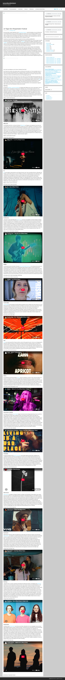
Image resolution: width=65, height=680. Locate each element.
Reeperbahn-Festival (22, 32)
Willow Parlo (23, 125)
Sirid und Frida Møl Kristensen (25, 266)
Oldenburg (47, 79)
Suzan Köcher (15, 414)
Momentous (60, 678)
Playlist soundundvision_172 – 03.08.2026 (53, 58)
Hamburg (47, 76)
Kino (59, 77)
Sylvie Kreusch (6, 494)
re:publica (5, 42)
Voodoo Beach (12, 626)
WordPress (55, 678)
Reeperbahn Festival (49, 50)
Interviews (48, 46)
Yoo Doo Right (6, 304)
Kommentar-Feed (49, 97)
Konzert (46, 77)
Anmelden (48, 95)
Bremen (50, 71)
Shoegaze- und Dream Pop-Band (13, 87)
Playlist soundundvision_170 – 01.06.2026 (53, 60)
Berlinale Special (47, 71)
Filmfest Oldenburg (49, 44)
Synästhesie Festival (49, 51)
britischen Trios (19, 219)
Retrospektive (47, 82)
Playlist (46, 80)
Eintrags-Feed (48, 96)
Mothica (18, 377)
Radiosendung (54, 80)
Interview (59, 76)
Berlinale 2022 (49, 70)
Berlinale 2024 (59, 70)
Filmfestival (48, 73)
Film (60, 72)
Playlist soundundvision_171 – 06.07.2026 (53, 59)
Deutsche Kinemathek (54, 71)
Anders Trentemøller (17, 455)
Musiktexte (48, 47)
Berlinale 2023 (54, 70)
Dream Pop (52, 72)
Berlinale (47, 43)
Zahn (4, 342)
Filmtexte (47, 45)
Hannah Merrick (6, 535)
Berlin (46, 69)
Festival (57, 72)
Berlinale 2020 (56, 69)
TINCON (22, 41)
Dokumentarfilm (48, 72)
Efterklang (39, 583)
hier (39, 79)
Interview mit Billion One (50, 57)
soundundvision (9, 3)
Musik (52, 78)
